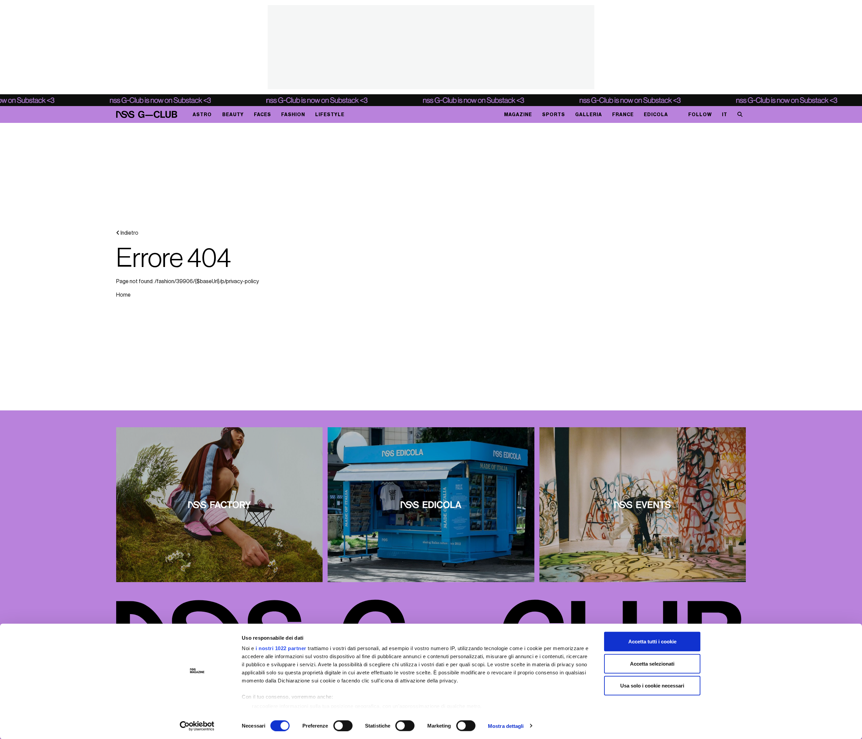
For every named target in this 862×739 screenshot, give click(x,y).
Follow (700, 114)
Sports (553, 114)
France (623, 114)
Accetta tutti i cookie (652, 641)
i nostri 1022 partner (281, 648)
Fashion (293, 114)
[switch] (343, 725)
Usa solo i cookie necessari (652, 685)
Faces (262, 114)
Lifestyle (329, 114)
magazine (518, 114)
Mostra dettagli (506, 726)
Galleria (588, 114)
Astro (202, 114)
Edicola (656, 114)
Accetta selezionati (652, 663)
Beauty (233, 114)
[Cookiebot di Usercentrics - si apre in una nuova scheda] (197, 726)
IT (724, 114)
